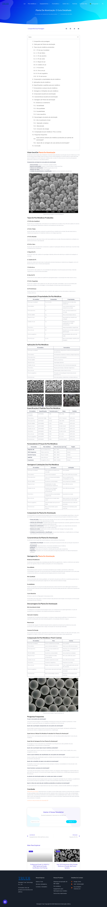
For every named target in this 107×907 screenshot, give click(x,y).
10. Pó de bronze (42, 76)
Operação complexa (42, 123)
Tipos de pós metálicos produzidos (44, 47)
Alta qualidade (40, 108)
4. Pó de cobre (40, 59)
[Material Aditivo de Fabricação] (5, 3)
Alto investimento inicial (43, 120)
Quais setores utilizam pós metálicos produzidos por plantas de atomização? (54, 139)
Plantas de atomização (32, 791)
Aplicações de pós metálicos (42, 82)
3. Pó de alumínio (41, 56)
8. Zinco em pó (40, 70)
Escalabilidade (40, 111)
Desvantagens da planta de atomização (45, 117)
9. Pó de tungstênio (42, 73)
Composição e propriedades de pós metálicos (47, 79)
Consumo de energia (43, 129)
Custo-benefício (41, 114)
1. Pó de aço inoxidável (42, 50)
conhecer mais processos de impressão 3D (37, 800)
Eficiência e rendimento (43, 102)
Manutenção (40, 126)
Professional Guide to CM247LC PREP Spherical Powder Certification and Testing (39, 866)
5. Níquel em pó (40, 62)
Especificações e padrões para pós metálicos (47, 85)
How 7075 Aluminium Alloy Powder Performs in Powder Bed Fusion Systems (67, 866)
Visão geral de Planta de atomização (44, 44)
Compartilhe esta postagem (42, 41)
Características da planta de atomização (46, 97)
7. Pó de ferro (40, 67)
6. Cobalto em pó (41, 64)
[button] (103, 4)
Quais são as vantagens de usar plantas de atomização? (53, 143)
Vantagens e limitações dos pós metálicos (46, 91)
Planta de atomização (47, 152)
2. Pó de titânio (40, 53)
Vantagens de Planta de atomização (44, 99)
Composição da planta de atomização (45, 94)
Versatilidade (40, 105)
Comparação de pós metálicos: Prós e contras (47, 132)
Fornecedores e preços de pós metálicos (45, 88)
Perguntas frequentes (40, 134)
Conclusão (37, 146)
